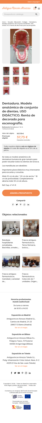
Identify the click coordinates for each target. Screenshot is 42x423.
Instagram (26, 373)
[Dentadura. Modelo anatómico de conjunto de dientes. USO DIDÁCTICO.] (6, 71)
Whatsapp (24, 204)
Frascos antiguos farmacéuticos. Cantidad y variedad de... (11, 278)
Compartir (12, 204)
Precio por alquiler (6, 137)
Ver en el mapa (21, 327)
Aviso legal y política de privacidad (15, 385)
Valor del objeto (8, 133)
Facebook (11, 373)
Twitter (15, 373)
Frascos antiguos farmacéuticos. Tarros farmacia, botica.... (29, 244)
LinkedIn (29, 373)
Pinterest (20, 204)
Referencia (6, 127)
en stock (11, 129)
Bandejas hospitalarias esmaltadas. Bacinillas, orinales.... (10, 244)
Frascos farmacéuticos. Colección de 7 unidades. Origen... (30, 278)
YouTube (18, 373)
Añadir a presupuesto (21, 193)
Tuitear (16, 204)
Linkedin (28, 204)
